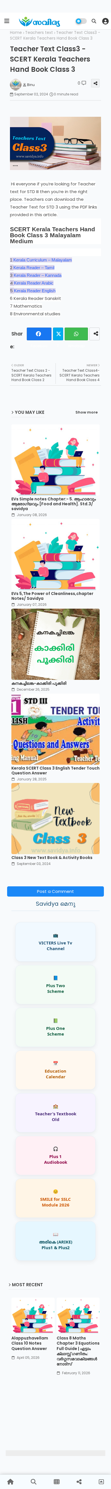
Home (16, 32)
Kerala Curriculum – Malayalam (42, 259)
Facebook (39, 334)
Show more (86, 412)
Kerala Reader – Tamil (33, 267)
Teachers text (39, 32)
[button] (94, 21)
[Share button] (94, 334)
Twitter (58, 334)
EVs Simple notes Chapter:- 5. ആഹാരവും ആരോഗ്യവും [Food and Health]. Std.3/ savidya (53, 504)
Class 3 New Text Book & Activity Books (51, 857)
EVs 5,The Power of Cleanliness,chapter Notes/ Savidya (52, 596)
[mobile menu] (7, 21)
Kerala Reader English (35, 290)
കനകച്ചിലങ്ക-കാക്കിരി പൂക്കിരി (38, 683)
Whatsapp (76, 334)
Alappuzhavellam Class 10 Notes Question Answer (29, 1343)
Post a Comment (55, 891)
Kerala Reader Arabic (34, 283)
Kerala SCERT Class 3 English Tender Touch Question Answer (55, 771)
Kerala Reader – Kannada (37, 275)
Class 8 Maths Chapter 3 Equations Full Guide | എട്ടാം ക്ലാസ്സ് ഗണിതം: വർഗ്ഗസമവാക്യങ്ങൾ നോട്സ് (78, 1351)
